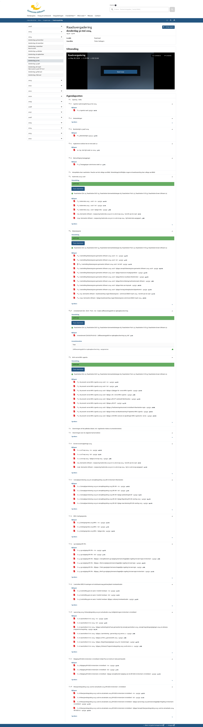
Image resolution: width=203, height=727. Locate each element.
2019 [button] (30, 101)
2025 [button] (30, 32)
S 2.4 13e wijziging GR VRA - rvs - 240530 (91, 550)
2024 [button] (30, 37)
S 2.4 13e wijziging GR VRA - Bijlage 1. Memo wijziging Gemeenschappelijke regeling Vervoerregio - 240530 (111, 563)
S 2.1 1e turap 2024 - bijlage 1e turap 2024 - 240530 (94, 459)
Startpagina (31, 16)
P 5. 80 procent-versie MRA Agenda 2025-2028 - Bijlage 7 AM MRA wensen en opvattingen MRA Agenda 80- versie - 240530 (116, 416)
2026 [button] (30, 26)
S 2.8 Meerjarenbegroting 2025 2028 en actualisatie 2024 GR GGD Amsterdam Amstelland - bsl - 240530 (110, 697)
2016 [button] (30, 117)
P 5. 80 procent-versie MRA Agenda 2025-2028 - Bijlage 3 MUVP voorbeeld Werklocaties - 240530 (108, 399)
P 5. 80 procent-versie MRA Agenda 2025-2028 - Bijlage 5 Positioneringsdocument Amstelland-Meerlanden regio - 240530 (116, 407)
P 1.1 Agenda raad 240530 (87, 110)
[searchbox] (139, 9)
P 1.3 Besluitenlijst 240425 (87, 136)
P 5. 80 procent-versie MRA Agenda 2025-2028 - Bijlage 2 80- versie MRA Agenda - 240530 (106, 395)
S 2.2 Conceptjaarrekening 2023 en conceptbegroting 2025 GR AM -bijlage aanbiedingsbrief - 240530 (109, 495)
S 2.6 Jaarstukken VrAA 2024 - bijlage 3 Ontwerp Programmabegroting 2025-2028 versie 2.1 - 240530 (109, 646)
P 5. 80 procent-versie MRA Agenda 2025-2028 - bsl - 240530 (97, 386)
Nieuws (90, 16)
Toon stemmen (78, 189)
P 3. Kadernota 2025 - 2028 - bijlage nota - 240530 (94, 210)
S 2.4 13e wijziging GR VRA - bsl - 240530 (91, 554)
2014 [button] (30, 128)
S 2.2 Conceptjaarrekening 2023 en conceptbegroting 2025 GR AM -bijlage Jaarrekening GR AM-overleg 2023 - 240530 (114, 503)
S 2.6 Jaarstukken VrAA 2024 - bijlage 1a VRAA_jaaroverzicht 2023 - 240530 (101, 638)
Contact (97, 16)
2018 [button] (30, 107)
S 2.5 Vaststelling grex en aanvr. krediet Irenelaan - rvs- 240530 (98, 591)
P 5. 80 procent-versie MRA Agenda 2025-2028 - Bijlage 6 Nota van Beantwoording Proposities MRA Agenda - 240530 (114, 412)
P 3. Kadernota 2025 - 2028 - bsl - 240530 (91, 205)
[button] (172, 9)
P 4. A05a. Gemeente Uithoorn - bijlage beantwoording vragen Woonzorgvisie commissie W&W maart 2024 (111, 298)
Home (39, 20)
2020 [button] (30, 96)
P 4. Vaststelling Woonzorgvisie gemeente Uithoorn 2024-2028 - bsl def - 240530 (105, 264)
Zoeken (112, 5)
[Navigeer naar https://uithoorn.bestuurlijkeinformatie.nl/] (36, 8)
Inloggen (170, 725)
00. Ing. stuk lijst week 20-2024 (88, 150)
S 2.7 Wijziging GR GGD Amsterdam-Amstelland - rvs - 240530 (98, 665)
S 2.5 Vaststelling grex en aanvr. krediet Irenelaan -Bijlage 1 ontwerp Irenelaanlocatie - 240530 (107, 599)
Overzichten (69, 16)
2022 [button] (30, 86)
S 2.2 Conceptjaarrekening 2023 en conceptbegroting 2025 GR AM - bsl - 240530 (103, 490)
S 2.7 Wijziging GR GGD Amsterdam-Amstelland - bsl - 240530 (97, 670)
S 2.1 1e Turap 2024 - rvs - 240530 (89, 450)
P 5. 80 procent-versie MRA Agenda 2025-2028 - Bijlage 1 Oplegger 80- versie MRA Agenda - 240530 (109, 390)
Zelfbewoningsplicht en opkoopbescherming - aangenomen (90, 349)
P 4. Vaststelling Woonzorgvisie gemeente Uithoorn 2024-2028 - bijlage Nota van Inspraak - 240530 (109, 285)
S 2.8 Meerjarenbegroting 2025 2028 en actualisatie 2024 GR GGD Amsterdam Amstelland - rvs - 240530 (111, 693)
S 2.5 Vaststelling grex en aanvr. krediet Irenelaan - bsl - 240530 (98, 595)
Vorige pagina (169, 27)
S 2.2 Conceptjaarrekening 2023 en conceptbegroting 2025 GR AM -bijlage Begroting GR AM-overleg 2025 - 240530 (113, 499)
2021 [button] (30, 91)
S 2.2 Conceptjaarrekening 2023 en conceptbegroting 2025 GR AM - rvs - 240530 (103, 486)
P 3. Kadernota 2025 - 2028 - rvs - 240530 (91, 201)
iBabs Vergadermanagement (154, 725)
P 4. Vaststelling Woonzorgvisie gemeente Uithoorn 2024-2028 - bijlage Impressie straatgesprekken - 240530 (112, 273)
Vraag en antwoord (44, 16)
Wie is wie (80, 16)
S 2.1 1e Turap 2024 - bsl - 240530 (89, 454)
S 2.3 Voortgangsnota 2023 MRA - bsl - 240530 (93, 527)
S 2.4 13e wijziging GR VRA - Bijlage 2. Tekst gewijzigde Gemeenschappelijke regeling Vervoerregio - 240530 (111, 567)
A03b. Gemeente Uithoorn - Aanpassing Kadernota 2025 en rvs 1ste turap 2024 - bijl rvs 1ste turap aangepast (112, 467)
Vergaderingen (58, 16)
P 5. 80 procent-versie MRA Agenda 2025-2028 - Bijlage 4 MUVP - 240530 (101, 403)
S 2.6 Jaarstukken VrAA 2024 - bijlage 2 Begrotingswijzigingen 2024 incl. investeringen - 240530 (108, 642)
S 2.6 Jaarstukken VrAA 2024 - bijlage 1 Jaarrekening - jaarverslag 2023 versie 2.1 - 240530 (106, 633)
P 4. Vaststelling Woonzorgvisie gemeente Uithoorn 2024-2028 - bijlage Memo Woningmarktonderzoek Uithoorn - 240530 (115, 281)
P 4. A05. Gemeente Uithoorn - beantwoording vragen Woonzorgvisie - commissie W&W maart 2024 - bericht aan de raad (116, 294)
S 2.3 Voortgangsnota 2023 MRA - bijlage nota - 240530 (96, 531)
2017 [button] (30, 112)
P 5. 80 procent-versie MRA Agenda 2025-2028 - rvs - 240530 (97, 382)
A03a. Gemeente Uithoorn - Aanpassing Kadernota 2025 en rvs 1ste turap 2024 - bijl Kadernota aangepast (110, 218)
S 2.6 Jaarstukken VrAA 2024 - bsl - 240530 (92, 623)
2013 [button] (30, 133)
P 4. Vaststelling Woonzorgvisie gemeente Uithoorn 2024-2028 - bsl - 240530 (102, 260)
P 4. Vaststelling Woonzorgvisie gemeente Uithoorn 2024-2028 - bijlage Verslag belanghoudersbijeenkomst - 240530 (114, 289)
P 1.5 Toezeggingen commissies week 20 (91, 164)
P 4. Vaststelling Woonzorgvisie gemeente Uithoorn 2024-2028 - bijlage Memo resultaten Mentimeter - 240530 (112, 277)
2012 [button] (30, 138)
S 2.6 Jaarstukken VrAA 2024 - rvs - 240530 (92, 619)
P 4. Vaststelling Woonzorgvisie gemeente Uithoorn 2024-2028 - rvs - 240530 (102, 256)
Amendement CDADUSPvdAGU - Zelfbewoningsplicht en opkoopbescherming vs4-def (105, 335)
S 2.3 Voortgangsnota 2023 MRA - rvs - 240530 (93, 523)
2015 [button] (30, 123)
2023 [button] (30, 80)
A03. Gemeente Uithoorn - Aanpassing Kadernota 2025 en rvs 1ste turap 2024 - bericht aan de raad (109, 214)
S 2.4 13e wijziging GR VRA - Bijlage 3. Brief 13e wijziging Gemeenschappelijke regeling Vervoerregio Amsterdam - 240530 (115, 571)
